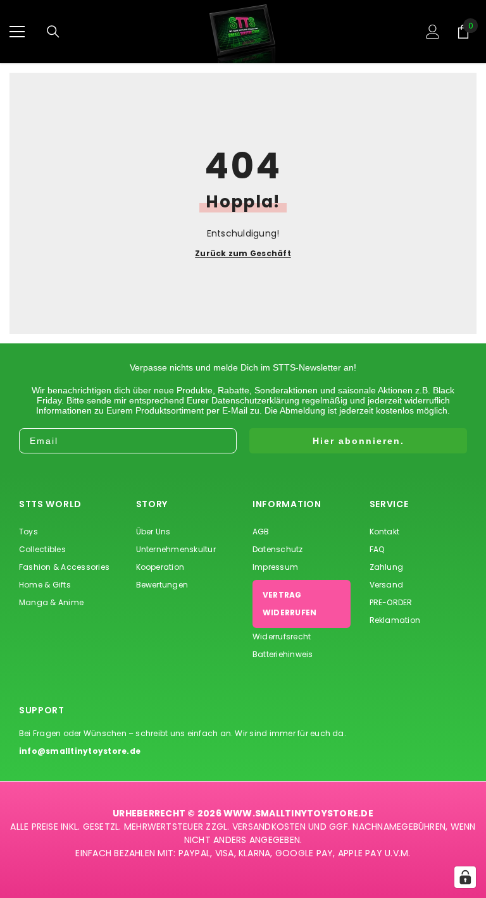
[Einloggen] (433, 32)
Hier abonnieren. (358, 441)
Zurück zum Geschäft (243, 253)
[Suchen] (53, 31)
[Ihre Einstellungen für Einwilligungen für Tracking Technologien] (465, 877)
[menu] (17, 31)
